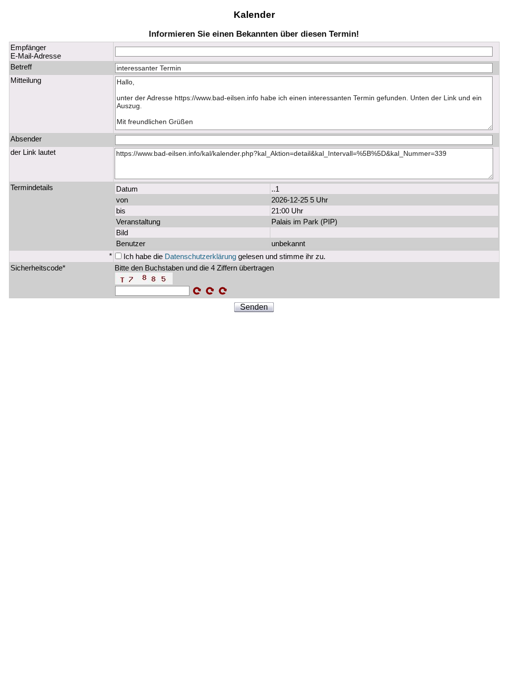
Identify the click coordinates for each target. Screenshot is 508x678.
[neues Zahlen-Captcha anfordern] (196, 290)
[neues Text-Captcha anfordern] (209, 290)
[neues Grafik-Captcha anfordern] (222, 290)
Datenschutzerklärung (200, 256)
